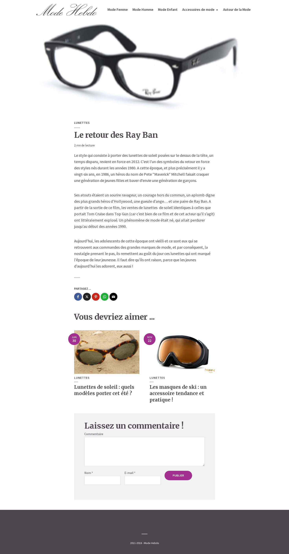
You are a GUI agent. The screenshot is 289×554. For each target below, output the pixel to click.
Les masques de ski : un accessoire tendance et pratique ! (178, 393)
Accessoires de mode (198, 9)
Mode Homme (143, 9)
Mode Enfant (168, 9)
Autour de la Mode (237, 9)
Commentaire (93, 434)
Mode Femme (118, 9)
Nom (88, 473)
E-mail (129, 473)
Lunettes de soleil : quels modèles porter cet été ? (104, 390)
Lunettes (82, 123)
